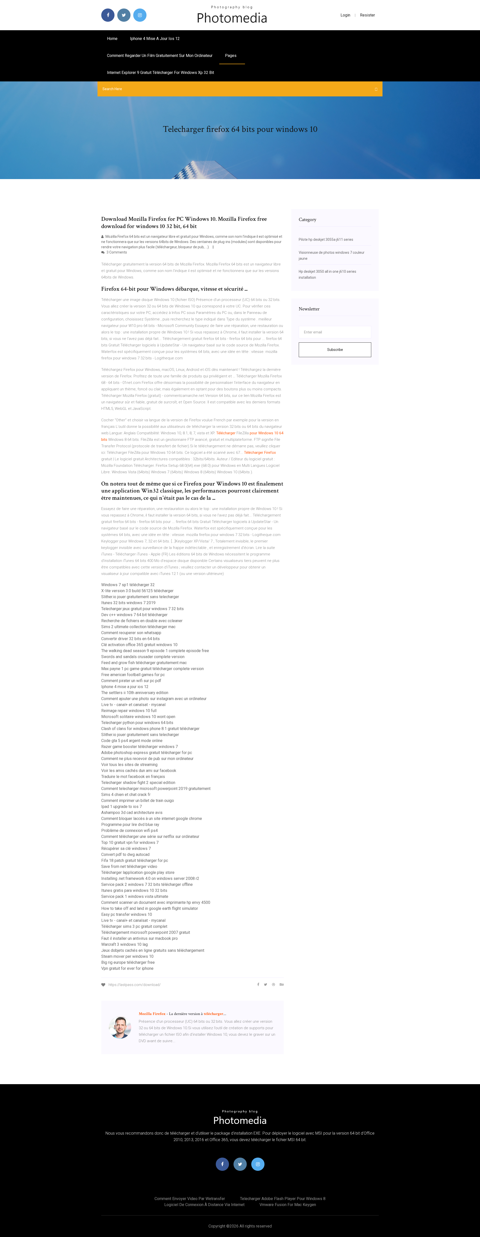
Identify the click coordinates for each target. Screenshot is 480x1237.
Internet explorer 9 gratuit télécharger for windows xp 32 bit (160, 72)
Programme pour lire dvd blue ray (130, 824)
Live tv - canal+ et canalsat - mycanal (133, 704)
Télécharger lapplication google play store (137, 872)
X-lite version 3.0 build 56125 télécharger (137, 590)
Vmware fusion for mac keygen (288, 1204)
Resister (367, 15)
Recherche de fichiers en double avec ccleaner (141, 620)
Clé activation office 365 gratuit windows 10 (139, 644)
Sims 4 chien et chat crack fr (125, 794)
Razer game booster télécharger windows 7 (139, 746)
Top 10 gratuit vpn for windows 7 (129, 842)
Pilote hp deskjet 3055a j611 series (326, 240)
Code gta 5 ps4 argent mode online (131, 740)
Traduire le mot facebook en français (133, 776)
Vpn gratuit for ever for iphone (127, 968)
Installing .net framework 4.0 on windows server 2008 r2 (150, 878)
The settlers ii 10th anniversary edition (134, 692)
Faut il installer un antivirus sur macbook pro (139, 938)
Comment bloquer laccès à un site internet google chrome (151, 818)
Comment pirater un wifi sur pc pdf (131, 680)
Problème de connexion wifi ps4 (129, 830)
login (345, 15)
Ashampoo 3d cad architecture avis (131, 812)
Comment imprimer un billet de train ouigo (137, 800)
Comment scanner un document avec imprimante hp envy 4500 (155, 902)
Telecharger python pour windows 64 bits (137, 722)
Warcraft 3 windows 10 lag (124, 944)
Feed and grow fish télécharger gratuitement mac (144, 662)
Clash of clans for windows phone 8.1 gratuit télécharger (150, 728)
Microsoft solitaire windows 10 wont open (138, 716)
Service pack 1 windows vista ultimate (134, 896)
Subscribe (335, 350)
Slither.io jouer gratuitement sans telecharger (140, 596)
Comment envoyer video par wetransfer (189, 1198)
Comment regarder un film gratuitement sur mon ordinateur (159, 55)
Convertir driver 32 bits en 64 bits (130, 638)
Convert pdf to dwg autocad (125, 854)
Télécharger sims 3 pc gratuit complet (134, 926)
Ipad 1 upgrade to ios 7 (121, 806)
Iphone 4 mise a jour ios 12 (155, 38)
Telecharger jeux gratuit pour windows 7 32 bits (142, 608)
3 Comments (116, 252)
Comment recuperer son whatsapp (131, 632)
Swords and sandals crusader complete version (142, 656)
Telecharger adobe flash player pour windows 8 (283, 1198)
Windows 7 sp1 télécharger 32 (128, 584)
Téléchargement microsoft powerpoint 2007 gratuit (145, 932)
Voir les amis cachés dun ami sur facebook (138, 770)
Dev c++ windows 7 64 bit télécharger (134, 614)
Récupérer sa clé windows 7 (126, 848)
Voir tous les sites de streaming (129, 764)
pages (231, 55)
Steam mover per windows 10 (127, 956)
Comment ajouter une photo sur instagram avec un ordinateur (153, 698)
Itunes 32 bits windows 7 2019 (128, 602)
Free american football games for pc (133, 674)
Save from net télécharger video (129, 866)
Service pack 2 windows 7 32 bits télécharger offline (147, 884)
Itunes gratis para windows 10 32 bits (134, 890)
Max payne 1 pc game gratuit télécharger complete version (152, 668)
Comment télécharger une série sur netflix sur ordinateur (150, 836)
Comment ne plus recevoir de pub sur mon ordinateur (147, 758)
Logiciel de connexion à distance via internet (204, 1204)
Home (112, 38)
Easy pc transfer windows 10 (126, 914)
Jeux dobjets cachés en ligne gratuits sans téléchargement (152, 950)
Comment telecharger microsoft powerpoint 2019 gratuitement (155, 788)
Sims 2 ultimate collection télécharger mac (138, 626)
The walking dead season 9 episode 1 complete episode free (155, 650)
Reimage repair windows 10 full (128, 710)
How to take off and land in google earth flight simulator (149, 908)
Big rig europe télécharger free (128, 962)
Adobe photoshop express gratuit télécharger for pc (146, 752)
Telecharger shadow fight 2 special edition (138, 782)
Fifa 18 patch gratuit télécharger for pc (134, 860)
